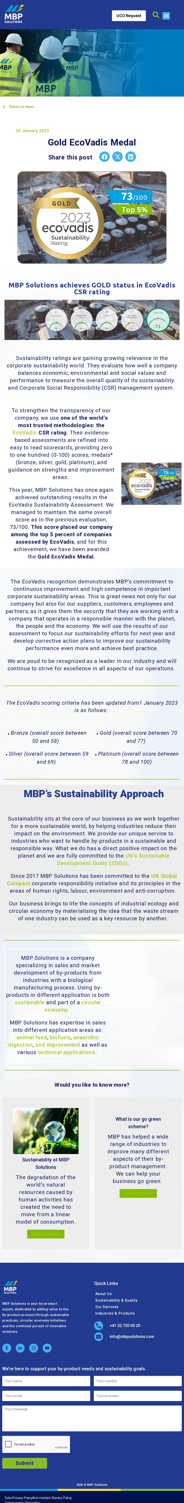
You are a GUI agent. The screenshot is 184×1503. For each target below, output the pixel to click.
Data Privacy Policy (18, 1498)
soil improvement (57, 1045)
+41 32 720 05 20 (125, 1325)
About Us (103, 1294)
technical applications (66, 1052)
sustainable (30, 1002)
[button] (166, 16)
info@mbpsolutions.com (132, 1336)
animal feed (32, 1037)
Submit (24, 1463)
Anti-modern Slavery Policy (52, 1498)
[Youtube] (47, 1348)
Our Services (107, 1307)
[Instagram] (33, 1348)
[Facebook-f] (6, 1348)
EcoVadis (25, 433)
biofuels (60, 1037)
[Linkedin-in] (20, 1348)
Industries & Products (115, 1313)
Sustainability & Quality (116, 1300)
